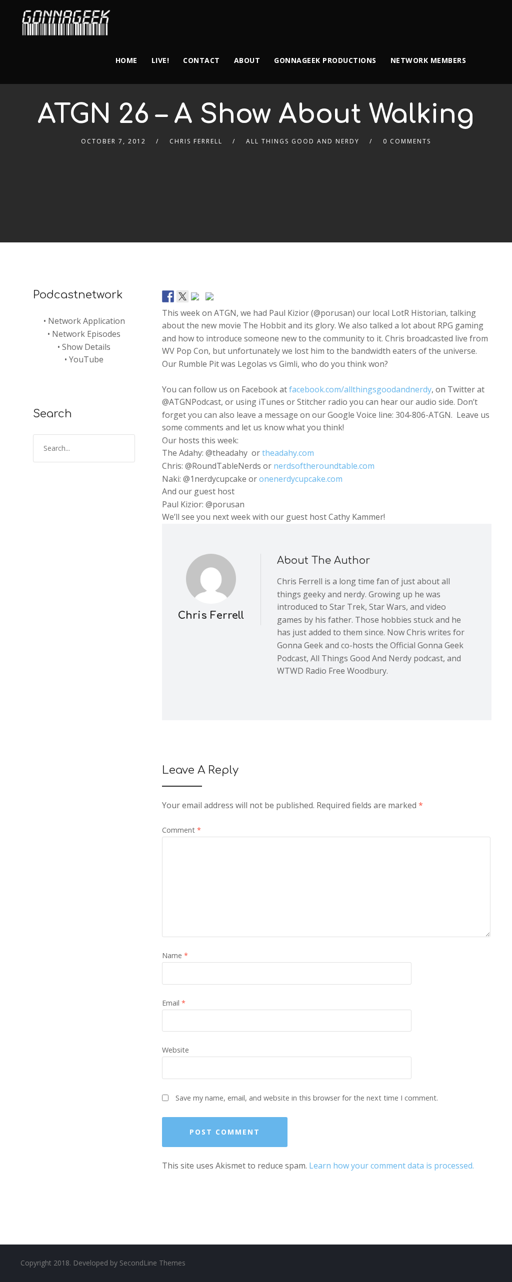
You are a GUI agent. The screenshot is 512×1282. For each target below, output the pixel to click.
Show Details (86, 346)
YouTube (86, 359)
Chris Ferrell (196, 141)
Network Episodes (86, 333)
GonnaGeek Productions (325, 60)
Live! (161, 60)
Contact (201, 60)
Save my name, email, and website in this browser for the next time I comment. (307, 1098)
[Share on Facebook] (168, 296)
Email (174, 1003)
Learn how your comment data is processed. (391, 1165)
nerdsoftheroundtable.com (324, 465)
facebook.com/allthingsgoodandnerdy (360, 389)
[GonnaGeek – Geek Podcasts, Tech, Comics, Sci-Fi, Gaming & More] (68, 18)
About (247, 60)
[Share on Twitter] (182, 296)
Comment (181, 830)
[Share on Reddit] (197, 298)
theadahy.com (288, 452)
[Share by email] (212, 298)
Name (175, 955)
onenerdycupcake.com (300, 478)
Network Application (86, 320)
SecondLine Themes (153, 1263)
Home (127, 60)
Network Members (428, 60)
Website (175, 1050)
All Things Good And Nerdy (303, 141)
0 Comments (407, 141)
